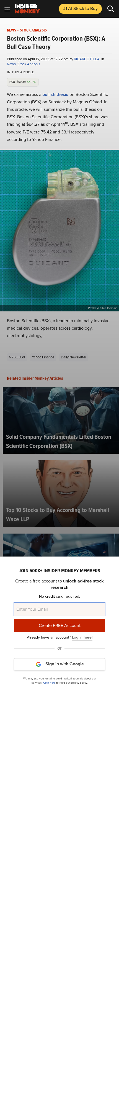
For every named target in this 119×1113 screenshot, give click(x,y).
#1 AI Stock (80, 8)
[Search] (110, 9)
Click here (49, 683)
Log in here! (82, 637)
